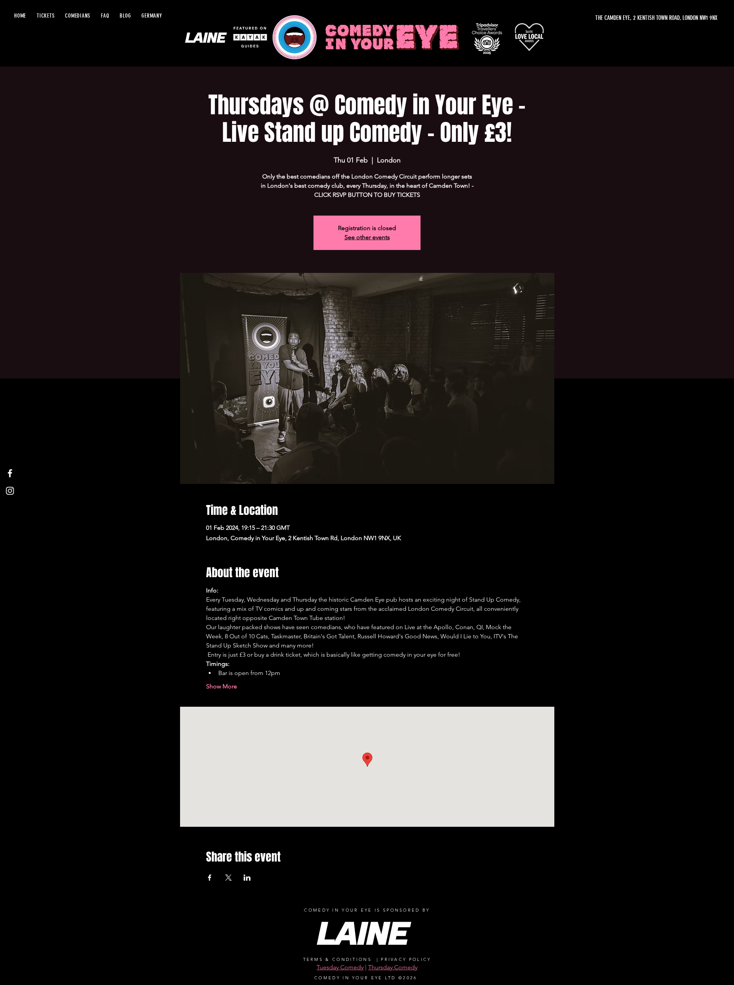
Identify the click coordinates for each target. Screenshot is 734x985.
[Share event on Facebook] (209, 878)
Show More (221, 686)
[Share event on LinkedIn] (247, 878)
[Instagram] (10, 490)
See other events (367, 237)
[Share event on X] (228, 878)
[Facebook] (10, 473)
